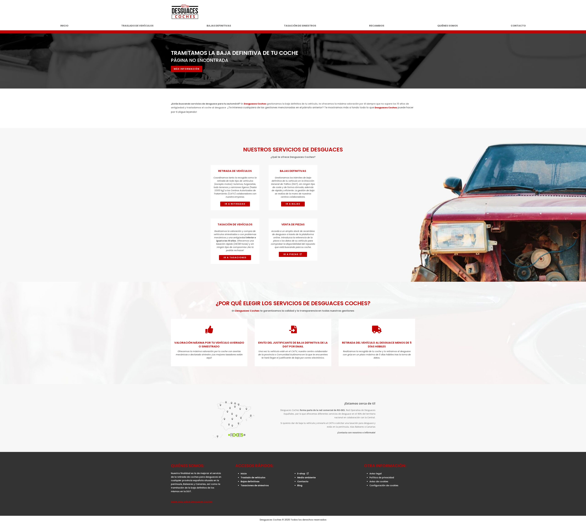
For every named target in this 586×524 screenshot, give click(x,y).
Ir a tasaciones (235, 257)
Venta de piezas (293, 224)
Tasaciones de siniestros (255, 485)
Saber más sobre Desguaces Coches (191, 501)
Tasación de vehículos (235, 224)
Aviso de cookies (378, 481)
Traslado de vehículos (137, 26)
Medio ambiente (306, 477)
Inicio (64, 26)
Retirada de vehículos (235, 171)
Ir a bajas (293, 203)
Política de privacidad (381, 477)
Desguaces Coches (255, 103)
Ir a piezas (290, 254)
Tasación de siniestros (300, 26)
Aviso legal (375, 473)
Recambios (376, 26)
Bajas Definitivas (293, 171)
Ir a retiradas (235, 203)
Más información (186, 68)
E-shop (301, 473)
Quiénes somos (447, 26)
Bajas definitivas (219, 26)
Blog (299, 485)
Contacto (518, 26)
